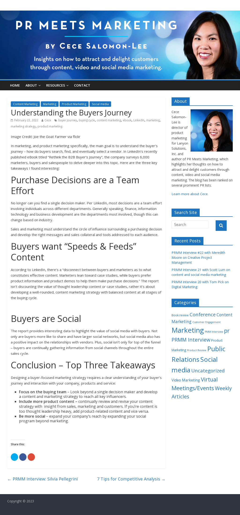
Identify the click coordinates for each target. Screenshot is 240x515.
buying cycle (87, 120)
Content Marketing (25, 104)
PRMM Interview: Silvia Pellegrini (42, 479)
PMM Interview (214, 331)
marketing (153, 120)
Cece (48, 120)
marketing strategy (23, 126)
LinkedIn (138, 120)
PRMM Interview (191, 339)
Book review (180, 315)
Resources (55, 85)
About (31, 85)
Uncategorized (208, 370)
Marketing (49, 104)
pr (226, 330)
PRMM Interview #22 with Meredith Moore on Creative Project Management (198, 257)
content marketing (109, 120)
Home (15, 85)
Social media (100, 104)
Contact (82, 85)
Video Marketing (186, 380)
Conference (203, 314)
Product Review (196, 350)
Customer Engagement (206, 322)
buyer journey (67, 120)
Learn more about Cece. (190, 194)
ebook (127, 120)
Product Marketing (74, 104)
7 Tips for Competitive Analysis (131, 479)
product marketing (50, 126)
